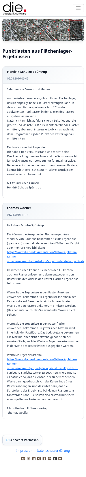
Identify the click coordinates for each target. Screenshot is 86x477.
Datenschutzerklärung (53, 450)
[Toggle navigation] (78, 8)
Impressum (24, 450)
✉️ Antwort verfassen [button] (22, 440)
